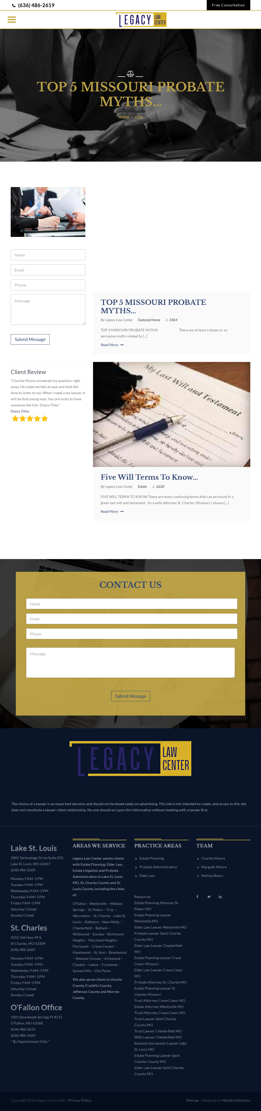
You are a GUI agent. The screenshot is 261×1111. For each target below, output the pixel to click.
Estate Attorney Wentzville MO (159, 1006)
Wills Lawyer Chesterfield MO (158, 1037)
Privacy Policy (80, 1100)
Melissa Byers (212, 875)
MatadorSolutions (236, 1100)
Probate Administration (158, 867)
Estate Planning (151, 858)
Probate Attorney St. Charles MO (160, 982)
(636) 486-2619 (36, 5)
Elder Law (147, 875)
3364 (173, 320)
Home (124, 117)
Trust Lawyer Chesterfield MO (158, 1031)
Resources (142, 896)
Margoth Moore (214, 867)
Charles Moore (213, 858)
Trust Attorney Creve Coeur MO (159, 1000)
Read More (110, 345)
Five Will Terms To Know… (149, 477)
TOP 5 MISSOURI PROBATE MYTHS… (153, 306)
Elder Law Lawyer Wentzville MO (160, 927)
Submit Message (30, 339)
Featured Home (149, 320)
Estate (142, 486)
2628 (160, 486)
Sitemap (192, 1100)
